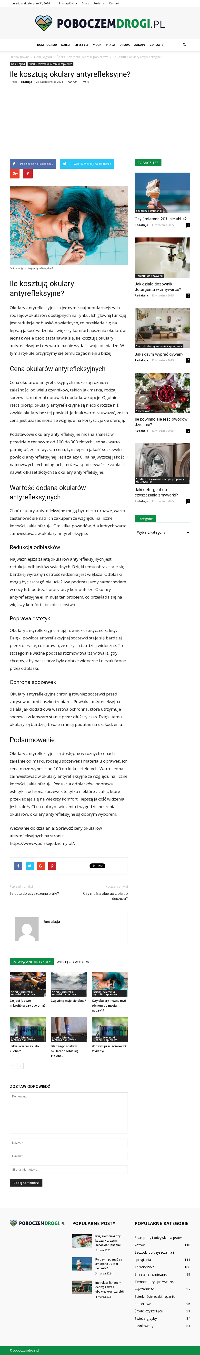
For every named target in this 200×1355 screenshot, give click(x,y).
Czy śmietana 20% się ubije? (161, 218)
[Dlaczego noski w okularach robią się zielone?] (69, 1029)
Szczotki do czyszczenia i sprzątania (159, 346)
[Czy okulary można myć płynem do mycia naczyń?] (110, 984)
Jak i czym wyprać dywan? (159, 354)
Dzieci (65, 45)
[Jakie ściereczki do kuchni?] (28, 1029)
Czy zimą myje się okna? (68, 1000)
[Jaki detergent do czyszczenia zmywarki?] (162, 463)
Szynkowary (144, 1325)
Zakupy (139, 45)
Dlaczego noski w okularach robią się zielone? (64, 1051)
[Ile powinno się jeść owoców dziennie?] (162, 393)
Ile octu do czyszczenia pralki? (34, 893)
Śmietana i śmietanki (149, 210)
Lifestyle (81, 45)
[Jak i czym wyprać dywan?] (162, 328)
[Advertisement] (100, 122)
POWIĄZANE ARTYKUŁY (32, 961)
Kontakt (114, 3)
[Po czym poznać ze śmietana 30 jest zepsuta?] (82, 1264)
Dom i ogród (47, 45)
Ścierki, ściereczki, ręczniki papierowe (50, 64)
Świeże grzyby (146, 1318)
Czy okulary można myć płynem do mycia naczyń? (109, 1005)
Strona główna (67, 3)
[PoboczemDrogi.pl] (100, 23)
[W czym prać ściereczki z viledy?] (110, 1029)
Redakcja (25, 81)
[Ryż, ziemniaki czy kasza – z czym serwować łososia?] (82, 1241)
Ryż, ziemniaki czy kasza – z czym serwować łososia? (108, 1241)
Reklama (99, 3)
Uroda (125, 45)
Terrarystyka (144, 1267)
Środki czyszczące (149, 1311)
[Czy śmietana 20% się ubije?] (162, 193)
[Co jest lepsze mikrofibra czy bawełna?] (28, 984)
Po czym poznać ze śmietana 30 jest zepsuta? (108, 1264)
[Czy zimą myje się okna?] (69, 984)
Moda (97, 45)
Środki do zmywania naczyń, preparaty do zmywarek (160, 480)
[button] (184, 45)
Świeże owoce (144, 411)
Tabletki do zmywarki (149, 276)
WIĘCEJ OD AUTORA (73, 961)
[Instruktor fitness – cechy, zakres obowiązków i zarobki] (82, 1287)
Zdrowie (156, 45)
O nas (85, 3)
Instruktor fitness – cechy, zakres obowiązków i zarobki (110, 1287)
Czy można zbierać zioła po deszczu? (105, 896)
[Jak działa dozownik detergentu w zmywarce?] (162, 257)
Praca (110, 45)
